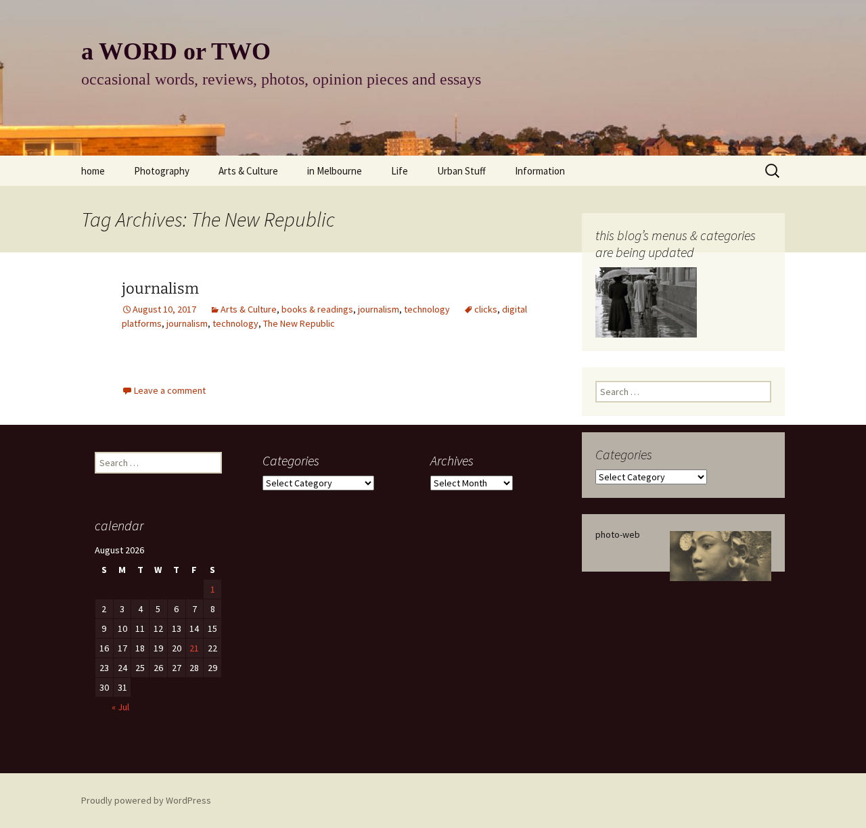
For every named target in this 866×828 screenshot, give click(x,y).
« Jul (120, 707)
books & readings (317, 309)
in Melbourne (334, 170)
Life (399, 170)
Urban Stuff (461, 170)
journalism (160, 288)
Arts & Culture (248, 170)
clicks (485, 309)
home (93, 170)
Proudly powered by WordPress (146, 800)
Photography (161, 170)
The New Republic (299, 323)
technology (427, 309)
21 (194, 648)
